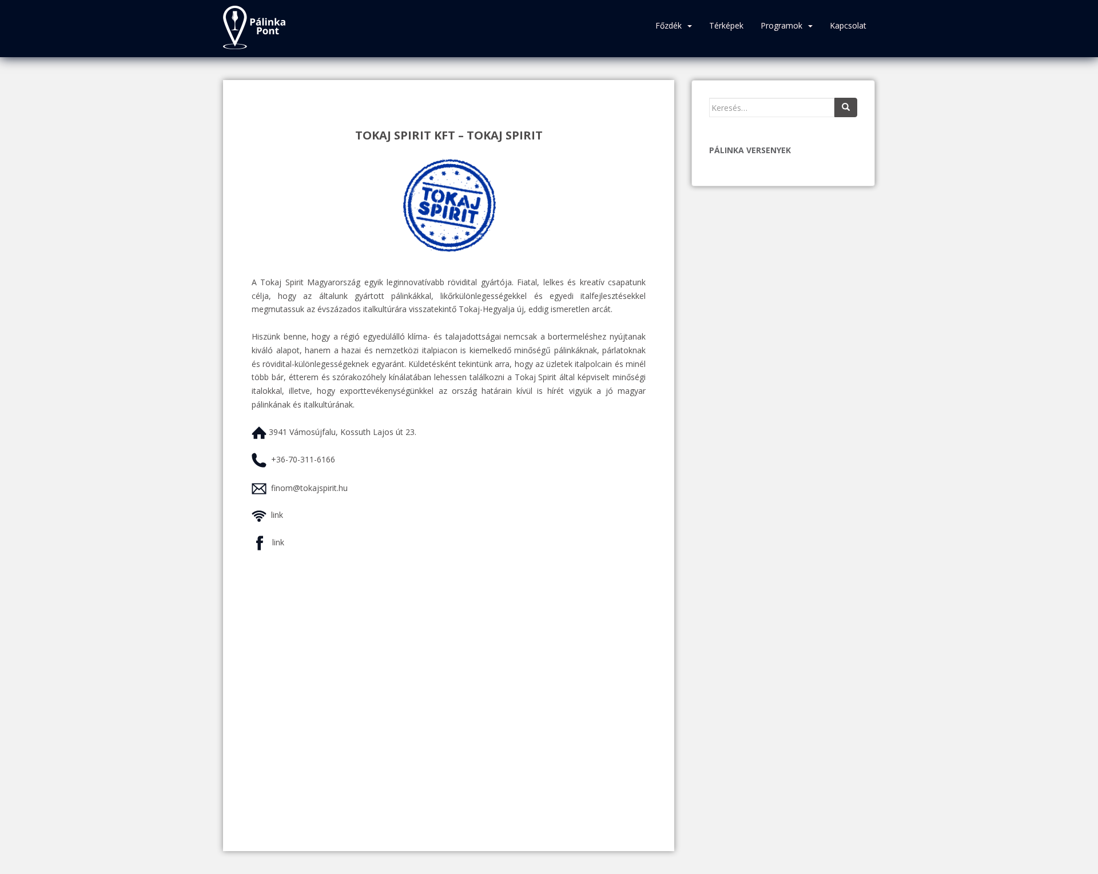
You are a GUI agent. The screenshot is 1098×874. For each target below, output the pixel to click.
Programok (781, 25)
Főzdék (668, 25)
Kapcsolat (848, 25)
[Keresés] (845, 107)
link (277, 514)
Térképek (726, 25)
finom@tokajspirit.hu (309, 487)
